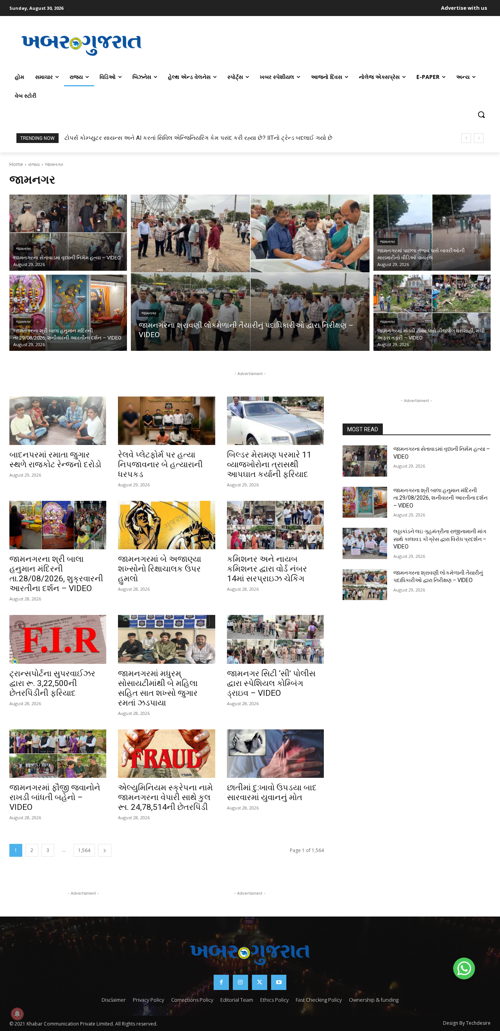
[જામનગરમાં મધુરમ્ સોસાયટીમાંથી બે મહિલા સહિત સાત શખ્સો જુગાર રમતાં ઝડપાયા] (166, 639)
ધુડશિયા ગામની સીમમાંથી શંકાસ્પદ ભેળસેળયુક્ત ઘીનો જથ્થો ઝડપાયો (147, 137)
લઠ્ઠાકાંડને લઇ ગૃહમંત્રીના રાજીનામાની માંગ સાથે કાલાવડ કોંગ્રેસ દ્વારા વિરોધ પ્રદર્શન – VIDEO (439, 539)
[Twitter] (259, 982)
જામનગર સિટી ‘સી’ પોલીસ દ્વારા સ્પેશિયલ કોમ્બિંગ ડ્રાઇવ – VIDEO (271, 683)
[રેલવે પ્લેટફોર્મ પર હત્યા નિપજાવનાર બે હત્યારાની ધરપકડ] (166, 421)
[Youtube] (278, 982)
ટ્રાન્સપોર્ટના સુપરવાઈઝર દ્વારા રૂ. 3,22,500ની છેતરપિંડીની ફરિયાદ (52, 683)
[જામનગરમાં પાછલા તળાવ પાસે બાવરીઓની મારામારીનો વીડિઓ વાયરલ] (432, 233)
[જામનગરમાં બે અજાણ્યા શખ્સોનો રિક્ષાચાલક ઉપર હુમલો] (166, 525)
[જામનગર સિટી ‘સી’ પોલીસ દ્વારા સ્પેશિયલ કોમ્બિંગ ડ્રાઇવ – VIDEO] (275, 639)
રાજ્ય (34, 164)
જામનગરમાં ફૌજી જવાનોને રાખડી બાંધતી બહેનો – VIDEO (54, 797)
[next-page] (104, 850)
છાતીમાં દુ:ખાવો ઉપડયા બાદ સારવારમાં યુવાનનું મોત (272, 792)
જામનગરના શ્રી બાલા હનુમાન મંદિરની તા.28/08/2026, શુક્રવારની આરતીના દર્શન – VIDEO (56, 573)
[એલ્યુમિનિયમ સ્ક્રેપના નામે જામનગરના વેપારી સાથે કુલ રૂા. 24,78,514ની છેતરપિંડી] (166, 753)
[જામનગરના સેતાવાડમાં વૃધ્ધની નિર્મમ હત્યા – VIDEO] (68, 233)
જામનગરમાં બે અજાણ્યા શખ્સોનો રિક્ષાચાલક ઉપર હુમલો (159, 568)
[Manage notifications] (17, 1014)
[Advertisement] (322, 44)
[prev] (466, 138)
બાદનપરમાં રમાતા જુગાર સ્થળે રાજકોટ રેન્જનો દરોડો (55, 459)
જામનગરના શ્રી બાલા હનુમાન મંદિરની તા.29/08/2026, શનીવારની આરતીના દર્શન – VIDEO (440, 498)
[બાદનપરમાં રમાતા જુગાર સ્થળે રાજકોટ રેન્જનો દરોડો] (57, 421)
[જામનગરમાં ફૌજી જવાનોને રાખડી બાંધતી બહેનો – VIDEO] (57, 753)
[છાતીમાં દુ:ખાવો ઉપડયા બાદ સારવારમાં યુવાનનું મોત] (275, 753)
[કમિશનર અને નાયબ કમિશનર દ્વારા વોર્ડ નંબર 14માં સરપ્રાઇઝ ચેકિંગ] (275, 525)
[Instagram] (240, 982)
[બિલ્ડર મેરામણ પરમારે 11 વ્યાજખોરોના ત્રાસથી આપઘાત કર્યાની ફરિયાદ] (275, 421)
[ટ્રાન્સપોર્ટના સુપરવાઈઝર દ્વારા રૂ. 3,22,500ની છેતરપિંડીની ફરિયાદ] (57, 639)
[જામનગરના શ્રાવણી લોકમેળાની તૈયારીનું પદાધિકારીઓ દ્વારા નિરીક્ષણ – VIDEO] (250, 273)
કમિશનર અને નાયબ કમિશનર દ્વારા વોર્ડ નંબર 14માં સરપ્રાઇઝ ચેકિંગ (267, 568)
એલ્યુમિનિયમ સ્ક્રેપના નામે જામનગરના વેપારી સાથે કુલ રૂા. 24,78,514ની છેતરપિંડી (165, 797)
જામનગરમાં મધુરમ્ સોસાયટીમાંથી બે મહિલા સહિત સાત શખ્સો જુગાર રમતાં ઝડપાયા (158, 688)
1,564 (84, 850)
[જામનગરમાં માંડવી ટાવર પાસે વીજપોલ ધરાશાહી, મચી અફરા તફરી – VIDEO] (432, 313)
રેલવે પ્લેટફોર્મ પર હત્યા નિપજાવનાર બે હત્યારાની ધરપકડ (160, 464)
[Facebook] (221, 982)
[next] (479, 138)
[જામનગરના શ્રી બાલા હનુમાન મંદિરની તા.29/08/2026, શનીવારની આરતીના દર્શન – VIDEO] (68, 313)
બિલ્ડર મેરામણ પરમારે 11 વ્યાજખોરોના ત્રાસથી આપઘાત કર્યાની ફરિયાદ (269, 464)
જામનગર (23, 249)
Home (16, 164)
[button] (481, 114)
